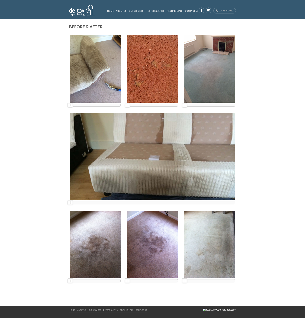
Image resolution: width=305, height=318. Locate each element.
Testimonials (175, 11)
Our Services (136, 11)
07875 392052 (225, 10)
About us (121, 11)
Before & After (156, 11)
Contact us (191, 11)
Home (110, 11)
